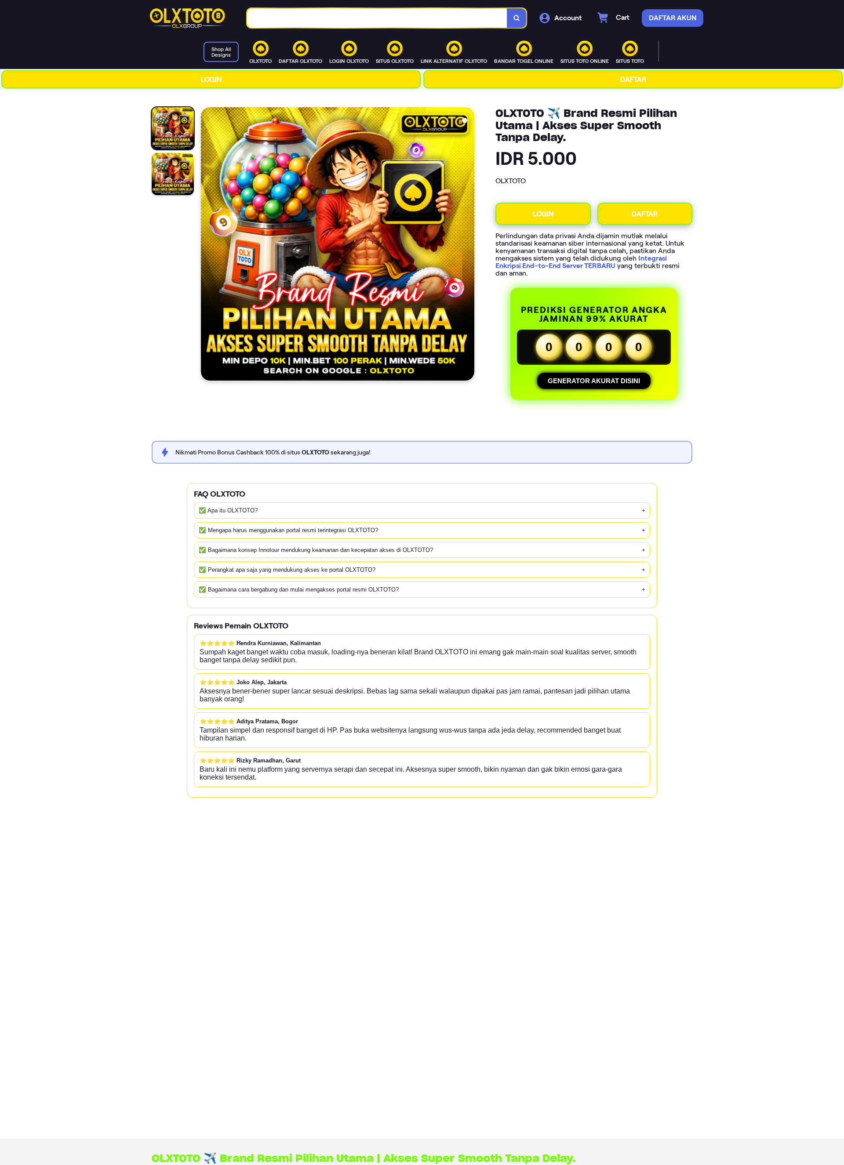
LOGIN (211, 79)
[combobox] (377, 18)
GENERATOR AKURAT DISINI (594, 381)
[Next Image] (467, 245)
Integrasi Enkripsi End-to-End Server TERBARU (581, 261)
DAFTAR (633, 79)
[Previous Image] (208, 245)
